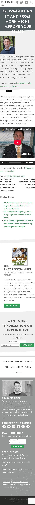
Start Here (8, 361)
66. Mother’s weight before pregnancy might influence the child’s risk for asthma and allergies (18, 205)
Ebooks (18, 361)
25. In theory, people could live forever (18, 220)
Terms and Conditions (20, 481)
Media (28, 367)
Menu (3, 5)
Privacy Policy (9, 487)
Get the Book (12, 305)
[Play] (3, 163)
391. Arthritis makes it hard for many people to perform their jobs (18, 225)
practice (16, 86)
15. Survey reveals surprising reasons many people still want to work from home (17, 214)
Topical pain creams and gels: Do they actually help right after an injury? (15, 456)
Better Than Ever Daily (16, 175)
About (20, 367)
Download (10, 170)
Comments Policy (24, 484)
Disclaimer (6, 481)
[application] (17, 163)
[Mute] (27, 163)
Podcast (29, 361)
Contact (18, 372)
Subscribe (26, 345)
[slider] (31, 162)
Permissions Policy (9, 484)
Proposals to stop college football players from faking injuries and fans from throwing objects (8, 185)
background (20, 83)
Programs (9, 367)
